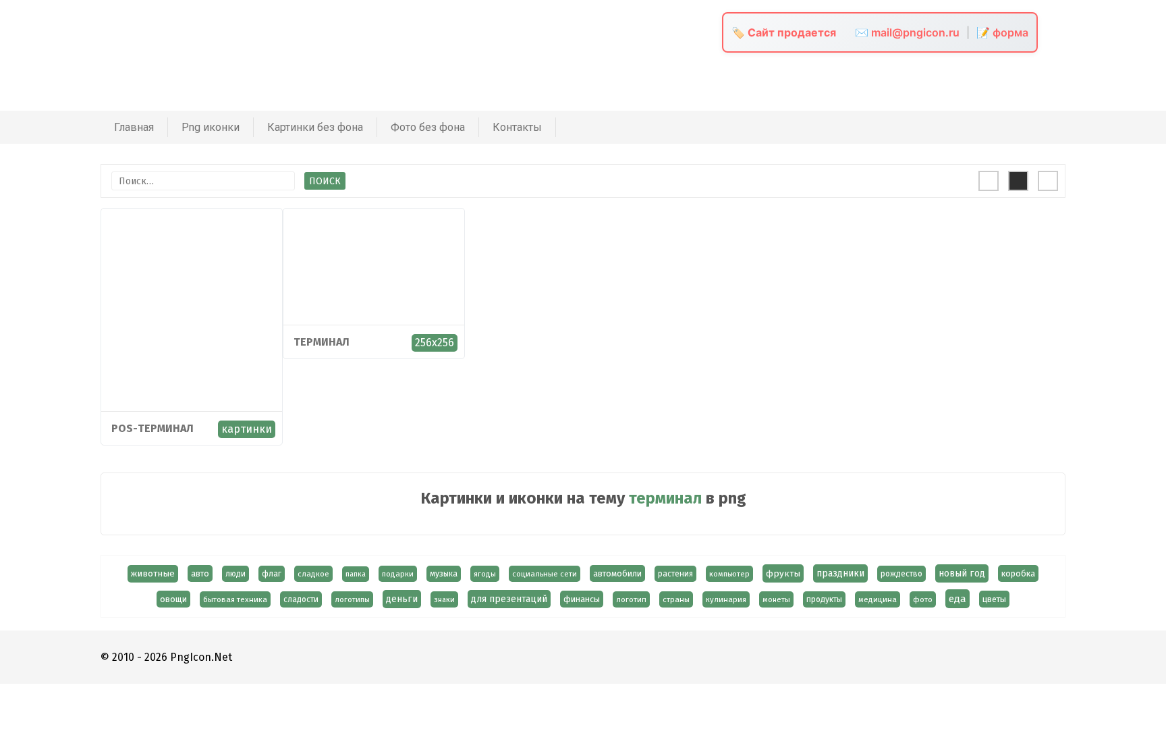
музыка (443, 573)
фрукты (783, 573)
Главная (134, 127)
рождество (901, 573)
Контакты (517, 127)
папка (355, 574)
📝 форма (1002, 32)
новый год (962, 573)
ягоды (485, 573)
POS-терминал (152, 428)
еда (957, 599)
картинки (246, 429)
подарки (398, 573)
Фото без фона (428, 127)
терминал (322, 341)
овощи (173, 599)
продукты (824, 599)
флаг (271, 573)
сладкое (313, 573)
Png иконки (211, 127)
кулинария (726, 599)
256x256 (434, 342)
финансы (581, 599)
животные (153, 573)
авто (200, 573)
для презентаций (509, 599)
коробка (1018, 573)
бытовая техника (235, 599)
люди (235, 573)
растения (675, 573)
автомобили (617, 573)
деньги (402, 599)
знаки (444, 599)
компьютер (729, 573)
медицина (877, 599)
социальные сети (544, 573)
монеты (776, 599)
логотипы (352, 599)
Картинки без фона (315, 127)
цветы (994, 599)
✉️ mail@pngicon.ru (907, 32)
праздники (840, 573)
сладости (300, 599)
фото (923, 599)
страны (676, 599)
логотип (631, 599)
